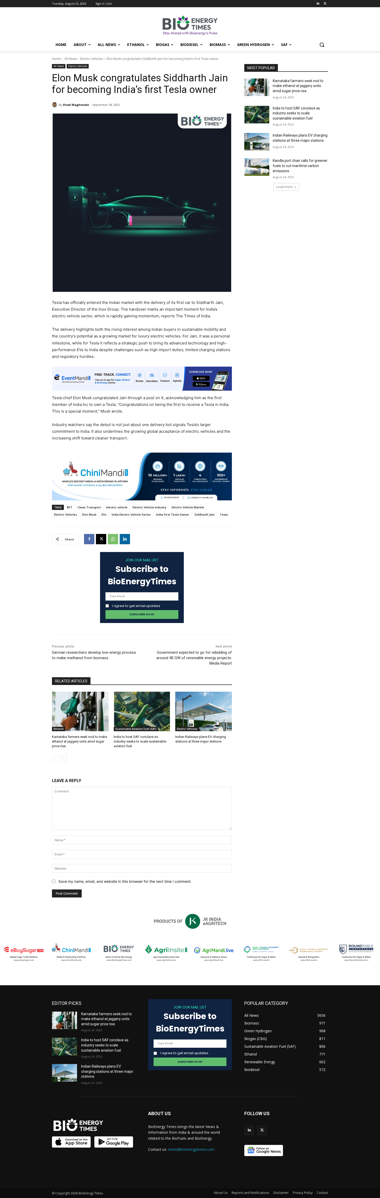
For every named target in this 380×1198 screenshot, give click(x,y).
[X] (101, 539)
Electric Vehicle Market (188, 507)
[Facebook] (89, 539)
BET (69, 507)
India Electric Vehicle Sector (131, 514)
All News (70, 59)
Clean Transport (89, 507)
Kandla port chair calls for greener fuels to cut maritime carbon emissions (300, 166)
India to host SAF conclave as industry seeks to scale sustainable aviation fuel (140, 741)
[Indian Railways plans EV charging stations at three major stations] (203, 711)
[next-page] (63, 758)
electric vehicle (116, 507)
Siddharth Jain (204, 514)
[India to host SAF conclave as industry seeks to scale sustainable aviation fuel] (142, 711)
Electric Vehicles (91, 59)
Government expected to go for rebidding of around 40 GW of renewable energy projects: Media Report (194, 658)
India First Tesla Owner (172, 514)
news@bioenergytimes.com (191, 1149)
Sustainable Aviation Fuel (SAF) (135, 729)
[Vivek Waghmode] (55, 104)
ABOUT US (159, 1113)
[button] (322, 44)
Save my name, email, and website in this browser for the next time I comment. (125, 881)
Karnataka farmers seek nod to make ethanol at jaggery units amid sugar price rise (79, 741)
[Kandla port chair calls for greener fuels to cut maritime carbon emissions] (256, 167)
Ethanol (59, 729)
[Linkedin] (318, 4)
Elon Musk (89, 514)
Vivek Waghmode (76, 105)
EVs (104, 514)
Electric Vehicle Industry (149, 507)
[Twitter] (325, 4)
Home (56, 59)
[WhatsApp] (113, 539)
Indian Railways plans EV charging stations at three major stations (107, 1071)
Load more (284, 187)
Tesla (224, 514)
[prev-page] (55, 758)
